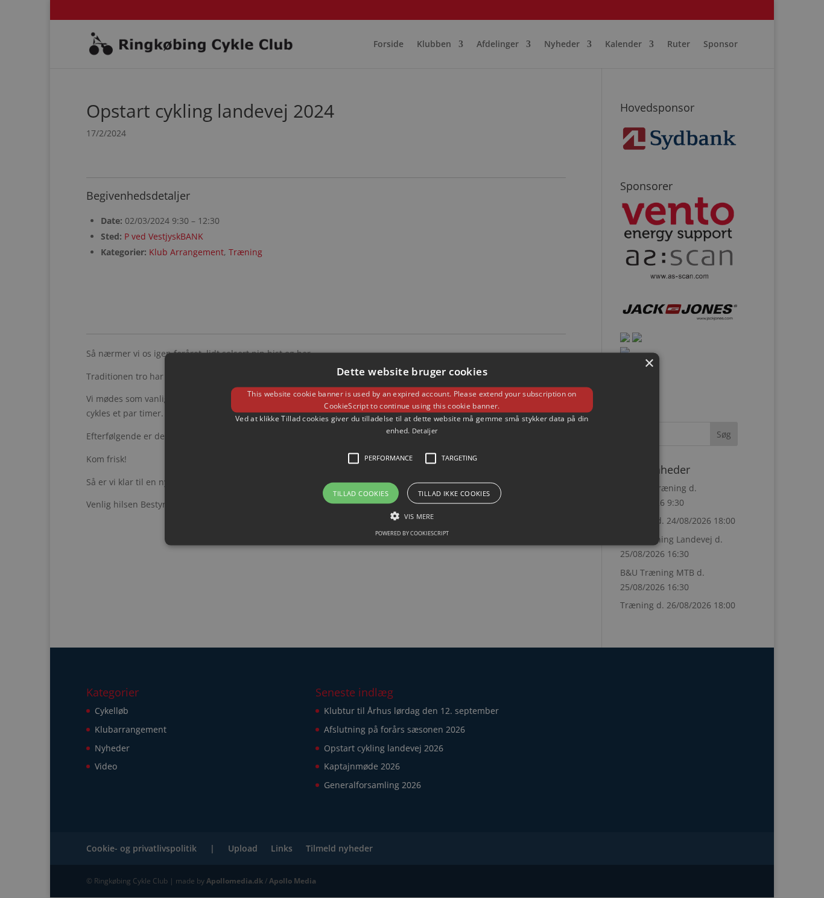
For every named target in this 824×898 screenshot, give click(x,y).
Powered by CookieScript (412, 533)
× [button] (648, 363)
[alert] (412, 449)
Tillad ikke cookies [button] (454, 492)
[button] (412, 449)
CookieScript (346, 406)
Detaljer (425, 430)
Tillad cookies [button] (360, 492)
